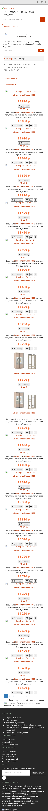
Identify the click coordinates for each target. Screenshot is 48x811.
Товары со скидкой (10, 744)
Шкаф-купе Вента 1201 (24, 280)
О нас (11, 801)
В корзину (24, 106)
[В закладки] (21, 108)
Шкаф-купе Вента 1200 (24, 243)
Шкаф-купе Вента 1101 (24, 132)
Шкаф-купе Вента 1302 (24, 513)
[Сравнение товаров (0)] (45, 2)
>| (35, 696)
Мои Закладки (8, 756)
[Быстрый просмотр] (27, 108)
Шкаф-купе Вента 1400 (24, 587)
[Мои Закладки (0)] (42, 2)
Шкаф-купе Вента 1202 (24, 317)
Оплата (5, 801)
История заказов (9, 754)
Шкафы (10, 58)
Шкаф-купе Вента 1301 (24, 476)
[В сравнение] (24, 108)
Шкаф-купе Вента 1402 (24, 661)
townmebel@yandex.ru (15, 722)
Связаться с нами (28, 803)
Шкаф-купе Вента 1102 (24, 169)
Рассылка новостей (10, 759)
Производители (8, 739)
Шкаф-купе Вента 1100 (24, 95)
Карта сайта (7, 742)
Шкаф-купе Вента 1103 (24, 206)
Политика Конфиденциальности (20, 802)
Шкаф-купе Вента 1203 (24, 373)
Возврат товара (9, 761)
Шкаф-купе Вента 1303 (24, 550)
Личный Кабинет (9, 751)
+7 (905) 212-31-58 (13, 718)
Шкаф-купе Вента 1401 (24, 624)
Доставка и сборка (22, 801)
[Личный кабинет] (38, 2)
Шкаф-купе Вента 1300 (24, 438)
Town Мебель (11, 720)
